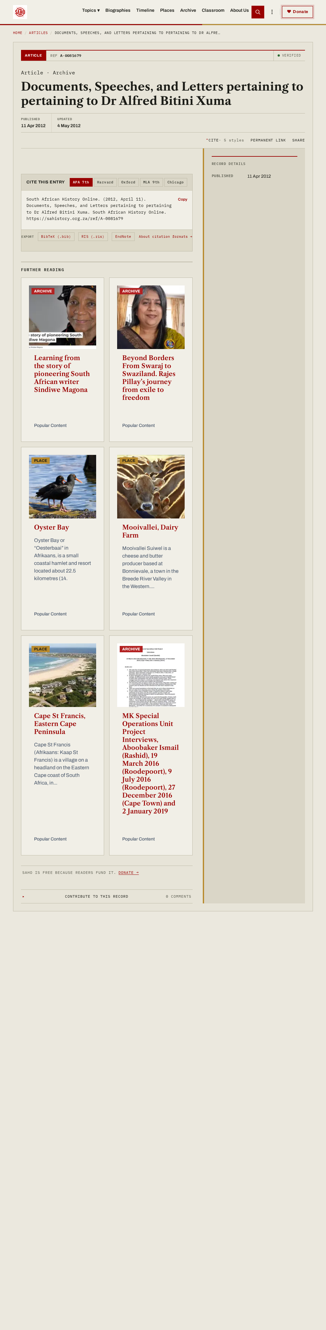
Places (167, 10)
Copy (182, 199)
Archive (188, 10)
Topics (91, 10)
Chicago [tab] (175, 182)
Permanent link (268, 140)
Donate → (128, 872)
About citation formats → (165, 236)
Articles (38, 33)
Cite (225, 140)
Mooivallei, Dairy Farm (150, 531)
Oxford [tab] (128, 182)
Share (298, 140)
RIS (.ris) (93, 236)
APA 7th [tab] (81, 182)
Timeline (145, 10)
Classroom (213, 10)
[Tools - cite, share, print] (272, 12)
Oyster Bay (51, 527)
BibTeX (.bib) (56, 236)
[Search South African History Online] (258, 12)
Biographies (118, 10)
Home (18, 33)
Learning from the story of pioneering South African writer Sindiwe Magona (62, 374)
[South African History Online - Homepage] (20, 12)
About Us (239, 10)
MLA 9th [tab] (151, 182)
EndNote (123, 236)
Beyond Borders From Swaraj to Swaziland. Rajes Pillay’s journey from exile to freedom (148, 377)
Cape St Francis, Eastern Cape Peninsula (59, 724)
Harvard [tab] (105, 182)
